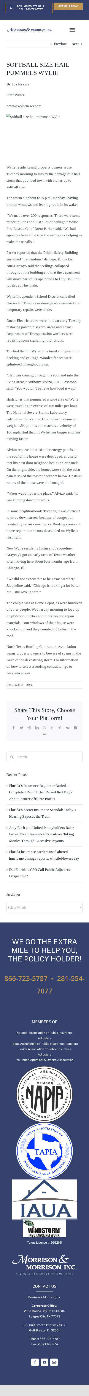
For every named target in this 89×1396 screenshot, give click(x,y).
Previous (60, 44)
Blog (29, 684)
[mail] (54, 1362)
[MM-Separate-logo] (29, 30)
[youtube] (44, 1362)
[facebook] (35, 1362)
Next (75, 44)
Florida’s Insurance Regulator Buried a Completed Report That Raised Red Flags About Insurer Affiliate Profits (40, 792)
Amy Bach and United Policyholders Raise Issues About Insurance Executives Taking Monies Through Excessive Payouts (41, 834)
